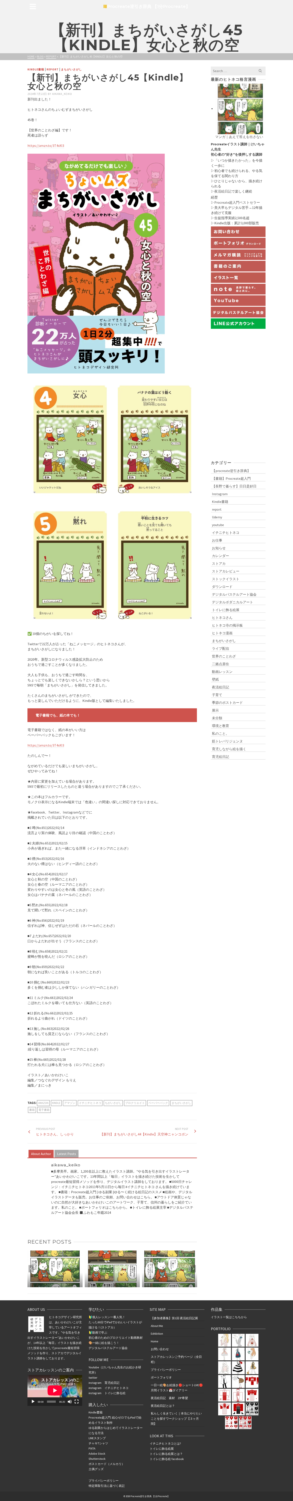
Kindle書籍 (35, 69)
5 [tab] (115, 1285)
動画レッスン (222, 671)
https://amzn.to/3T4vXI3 (45, 145)
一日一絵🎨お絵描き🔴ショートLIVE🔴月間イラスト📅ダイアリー (177, 1387)
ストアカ (219, 563)
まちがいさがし (71, 69)
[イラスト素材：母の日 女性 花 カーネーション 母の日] (238, 1340)
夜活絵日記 (222, 191)
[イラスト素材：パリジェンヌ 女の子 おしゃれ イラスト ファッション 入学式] (238, 1354)
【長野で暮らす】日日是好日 (234, 486)
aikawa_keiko (62, 94)
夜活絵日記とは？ (163, 1406)
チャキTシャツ (98, 1443)
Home (154, 1341)
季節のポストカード (227, 702)
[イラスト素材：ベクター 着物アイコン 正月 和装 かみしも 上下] (252, 1395)
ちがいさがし (113, 1103)
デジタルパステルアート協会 (234, 594)
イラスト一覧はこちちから (229, 1317)
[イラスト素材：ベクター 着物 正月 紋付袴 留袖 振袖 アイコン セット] (252, 1381)
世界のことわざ (224, 656)
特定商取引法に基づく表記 (107, 1486)
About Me (157, 1326)
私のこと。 (220, 733)
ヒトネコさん (222, 617)
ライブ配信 (220, 648)
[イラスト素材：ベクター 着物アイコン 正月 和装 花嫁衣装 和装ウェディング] (238, 1395)
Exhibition (157, 1334)
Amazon (43, 1103)
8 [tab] (130, 1285)
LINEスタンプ (97, 1438)
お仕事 (217, 540)
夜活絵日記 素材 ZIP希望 (169, 1398)
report (53, 69)
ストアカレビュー (225, 571)
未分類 (217, 718)
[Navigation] (32, 6)
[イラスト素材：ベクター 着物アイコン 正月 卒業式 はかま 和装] (238, 1408)
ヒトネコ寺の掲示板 (227, 625)
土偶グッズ (96, 1469)
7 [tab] (125, 1285)
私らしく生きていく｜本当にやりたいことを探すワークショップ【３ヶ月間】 (176, 1418)
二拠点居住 (220, 664)
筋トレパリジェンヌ (227, 741)
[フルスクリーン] (76, 1401)
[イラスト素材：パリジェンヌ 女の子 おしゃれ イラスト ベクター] (238, 1367)
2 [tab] (99, 1285)
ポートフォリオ (161, 1377)
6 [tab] (120, 1285)
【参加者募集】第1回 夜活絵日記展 (174, 1318)
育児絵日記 (220, 756)
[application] (54, 1390)
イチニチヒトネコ (90, 1103)
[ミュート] (70, 1401)
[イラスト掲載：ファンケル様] (224, 1340)
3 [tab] (104, 1285)
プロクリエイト (135, 1103)
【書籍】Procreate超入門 (231, 478)
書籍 (32, 1110)
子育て (217, 695)
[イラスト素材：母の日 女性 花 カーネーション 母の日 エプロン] (224, 1354)
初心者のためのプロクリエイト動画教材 (116, 1338)
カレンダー (220, 556)
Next (193, 1268)
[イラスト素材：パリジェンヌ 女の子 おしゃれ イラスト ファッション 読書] (252, 1354)
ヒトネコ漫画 (222, 633)
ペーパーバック (158, 1103)
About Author (41, 1154)
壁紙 (215, 679)
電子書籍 (44, 1110)
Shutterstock (97, 1459)
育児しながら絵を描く (229, 749)
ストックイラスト (225, 579)
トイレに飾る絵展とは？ (166, 1454)
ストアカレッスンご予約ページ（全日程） (176, 1359)
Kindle (56, 1103)
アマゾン (69, 1103)
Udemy (217, 517)
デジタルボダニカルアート (232, 602)
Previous (31, 1268)
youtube (218, 525)
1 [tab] (94, 1285)
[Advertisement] (238, 394)
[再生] (33, 1401)
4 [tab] (109, 1285)
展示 (215, 710)
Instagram (220, 494)
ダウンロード (222, 586)
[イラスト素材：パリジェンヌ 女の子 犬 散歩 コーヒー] (252, 1367)
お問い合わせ (160, 1349)
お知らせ (219, 548)
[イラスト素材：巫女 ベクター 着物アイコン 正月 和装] (224, 1395)
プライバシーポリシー (104, 1481)
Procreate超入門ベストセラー (237, 202)
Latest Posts (66, 1154)
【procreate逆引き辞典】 (231, 471)
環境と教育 (220, 726)
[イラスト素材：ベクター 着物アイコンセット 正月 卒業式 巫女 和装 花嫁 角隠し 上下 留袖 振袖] (252, 1408)
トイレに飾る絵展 (225, 610)
